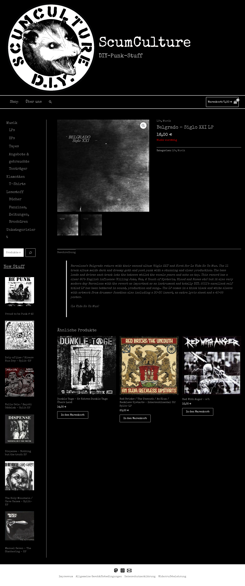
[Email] (129, 570)
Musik (167, 121)
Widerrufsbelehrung (172, 576)
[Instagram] (122, 570)
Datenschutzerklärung (140, 576)
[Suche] (30, 252)
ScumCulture (145, 43)
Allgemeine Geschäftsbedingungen (99, 576)
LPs (159, 121)
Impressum (66, 576)
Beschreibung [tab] (66, 252)
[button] (50, 102)
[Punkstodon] (116, 570)
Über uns (33, 102)
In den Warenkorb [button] (72, 415)
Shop (14, 102)
